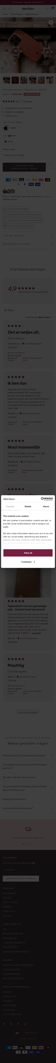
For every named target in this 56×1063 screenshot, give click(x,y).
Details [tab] (28, 506)
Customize (26, 562)
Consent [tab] (10, 506)
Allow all (28, 553)
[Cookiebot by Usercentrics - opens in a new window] (41, 499)
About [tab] (46, 506)
